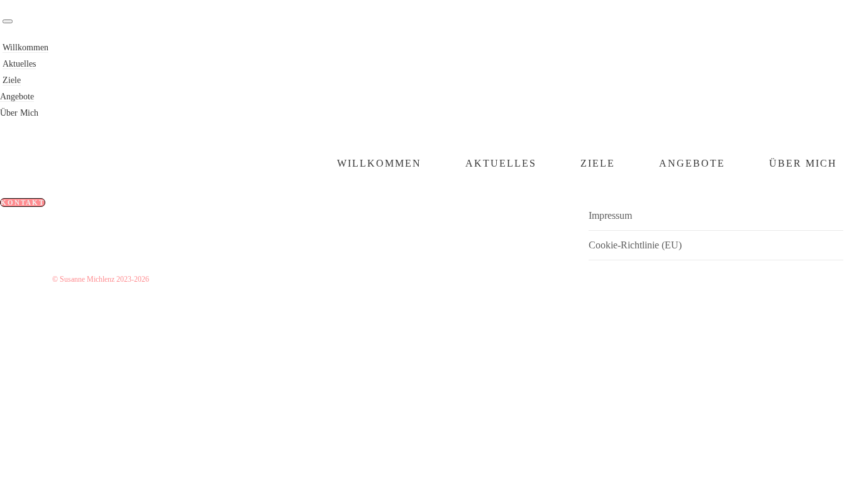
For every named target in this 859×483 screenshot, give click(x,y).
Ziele (12, 80)
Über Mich (19, 113)
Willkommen (25, 47)
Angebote (17, 96)
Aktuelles (19, 64)
